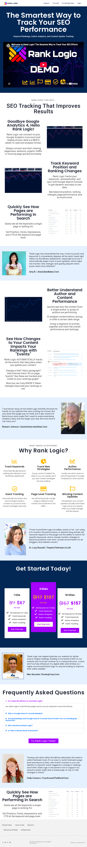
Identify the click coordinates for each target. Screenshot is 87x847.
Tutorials (56, 3)
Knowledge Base (68, 3)
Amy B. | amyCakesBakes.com (44, 271)
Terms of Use (19, 825)
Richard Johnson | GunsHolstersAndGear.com (24, 426)
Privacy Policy (7, 825)
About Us (30, 825)
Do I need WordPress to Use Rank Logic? (25, 701)
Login (79, 3)
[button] (43, 701)
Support (46, 3)
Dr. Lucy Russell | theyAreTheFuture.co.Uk (50, 547)
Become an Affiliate (11, 830)
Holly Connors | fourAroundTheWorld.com (48, 778)
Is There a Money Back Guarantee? (23, 730)
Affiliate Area (25, 830)
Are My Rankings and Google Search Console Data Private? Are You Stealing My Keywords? (41, 719)
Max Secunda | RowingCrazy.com (43, 674)
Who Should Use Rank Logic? (20, 725)
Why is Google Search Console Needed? (25, 713)
